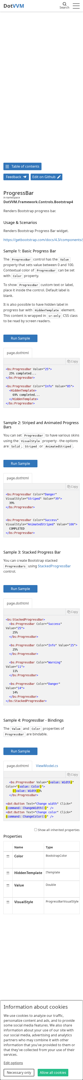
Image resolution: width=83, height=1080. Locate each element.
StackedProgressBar (54, 566)
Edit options (13, 1063)
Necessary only (19, 1072)
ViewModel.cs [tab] (47, 765)
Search (64, 7)
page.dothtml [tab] (18, 352)
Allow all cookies (53, 1072)
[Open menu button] (76, 5)
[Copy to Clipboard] (72, 361)
